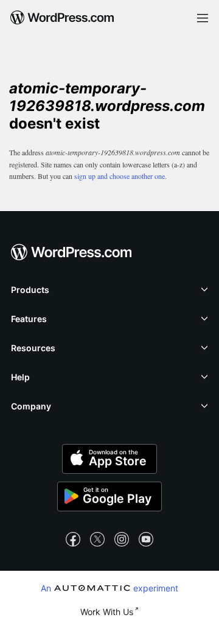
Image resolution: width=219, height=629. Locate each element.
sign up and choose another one (119, 176)
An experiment (109, 587)
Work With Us (106, 612)
